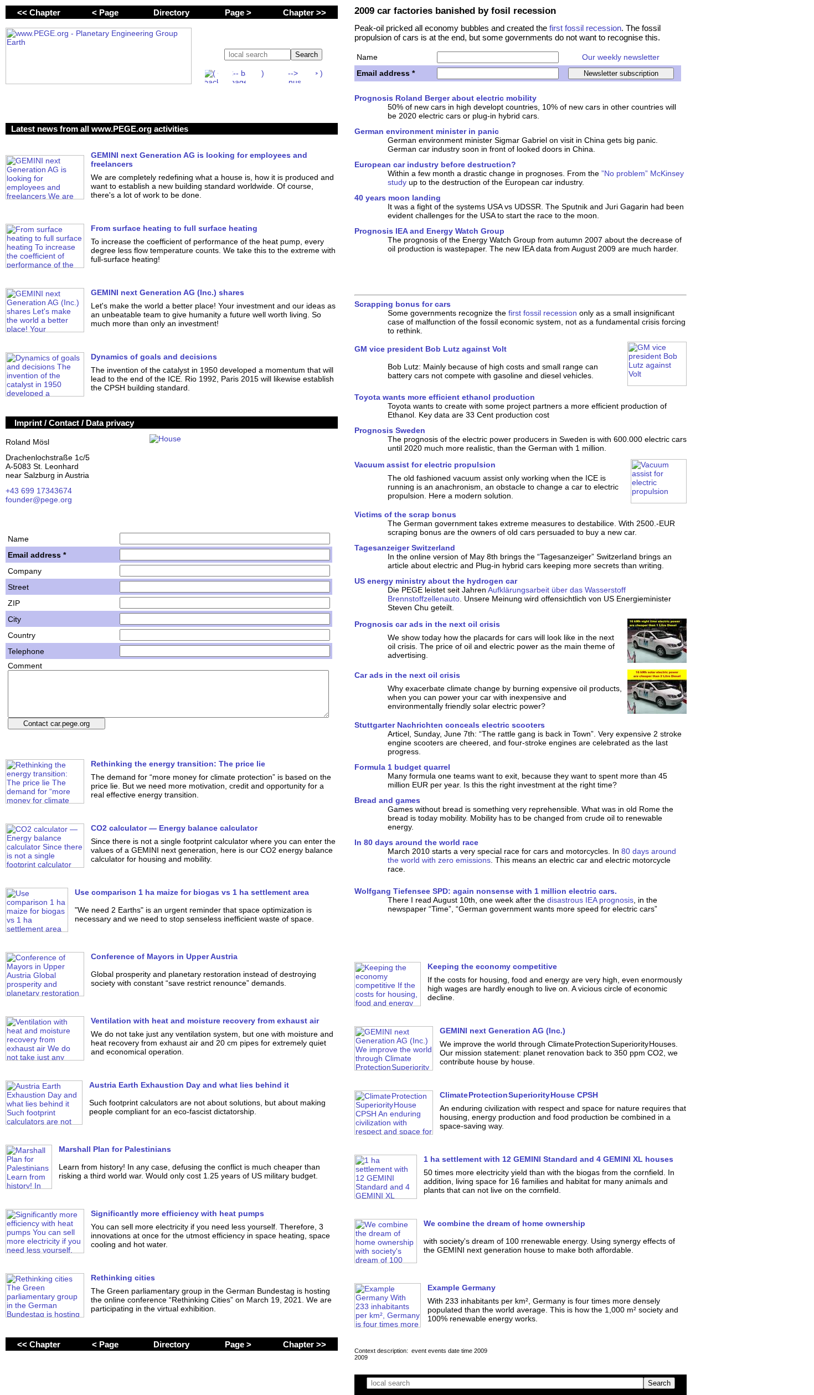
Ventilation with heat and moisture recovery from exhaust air (205, 1020)
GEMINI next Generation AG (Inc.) (502, 1030)
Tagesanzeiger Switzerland (404, 547)
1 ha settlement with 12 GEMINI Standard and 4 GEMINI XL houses (548, 1159)
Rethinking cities (123, 1277)
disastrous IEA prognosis (590, 899)
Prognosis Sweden (389, 430)
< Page (105, 12)
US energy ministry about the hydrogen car (435, 580)
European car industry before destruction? (435, 164)
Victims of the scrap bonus (405, 514)
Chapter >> (305, 12)
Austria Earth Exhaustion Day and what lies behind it (189, 1084)
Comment (25, 665)
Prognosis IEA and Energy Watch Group (429, 231)
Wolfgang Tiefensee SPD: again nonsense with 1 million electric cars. (485, 891)
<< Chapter (39, 12)
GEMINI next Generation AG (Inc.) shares (167, 292)
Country (21, 635)
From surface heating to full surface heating (174, 228)
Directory (171, 12)
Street (18, 587)
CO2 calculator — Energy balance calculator (174, 827)
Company (25, 571)
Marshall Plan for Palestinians (115, 1149)
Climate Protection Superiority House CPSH (519, 1094)
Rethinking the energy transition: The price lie (178, 763)
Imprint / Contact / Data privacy (74, 423)
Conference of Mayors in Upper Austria (164, 956)
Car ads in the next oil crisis (407, 675)
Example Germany (461, 1287)
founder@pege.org (39, 499)
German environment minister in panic (426, 131)
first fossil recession (585, 28)
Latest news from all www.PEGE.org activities (99, 128)
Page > (238, 12)
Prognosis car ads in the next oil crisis (427, 624)
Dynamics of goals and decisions (154, 356)
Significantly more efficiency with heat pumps (177, 1213)
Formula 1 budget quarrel (402, 767)
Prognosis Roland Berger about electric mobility (445, 98)
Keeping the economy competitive (492, 966)
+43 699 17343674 (39, 490)
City (14, 619)
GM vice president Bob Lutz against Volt (430, 348)
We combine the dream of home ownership (504, 1223)
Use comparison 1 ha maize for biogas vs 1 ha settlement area (192, 892)
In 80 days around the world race (416, 842)
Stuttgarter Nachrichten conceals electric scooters (449, 724)
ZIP (14, 603)
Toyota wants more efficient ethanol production (444, 397)
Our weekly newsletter (620, 57)
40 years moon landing (397, 197)
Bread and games (387, 800)
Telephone (26, 651)
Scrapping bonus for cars (402, 304)
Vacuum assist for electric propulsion (425, 464)
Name (367, 57)
